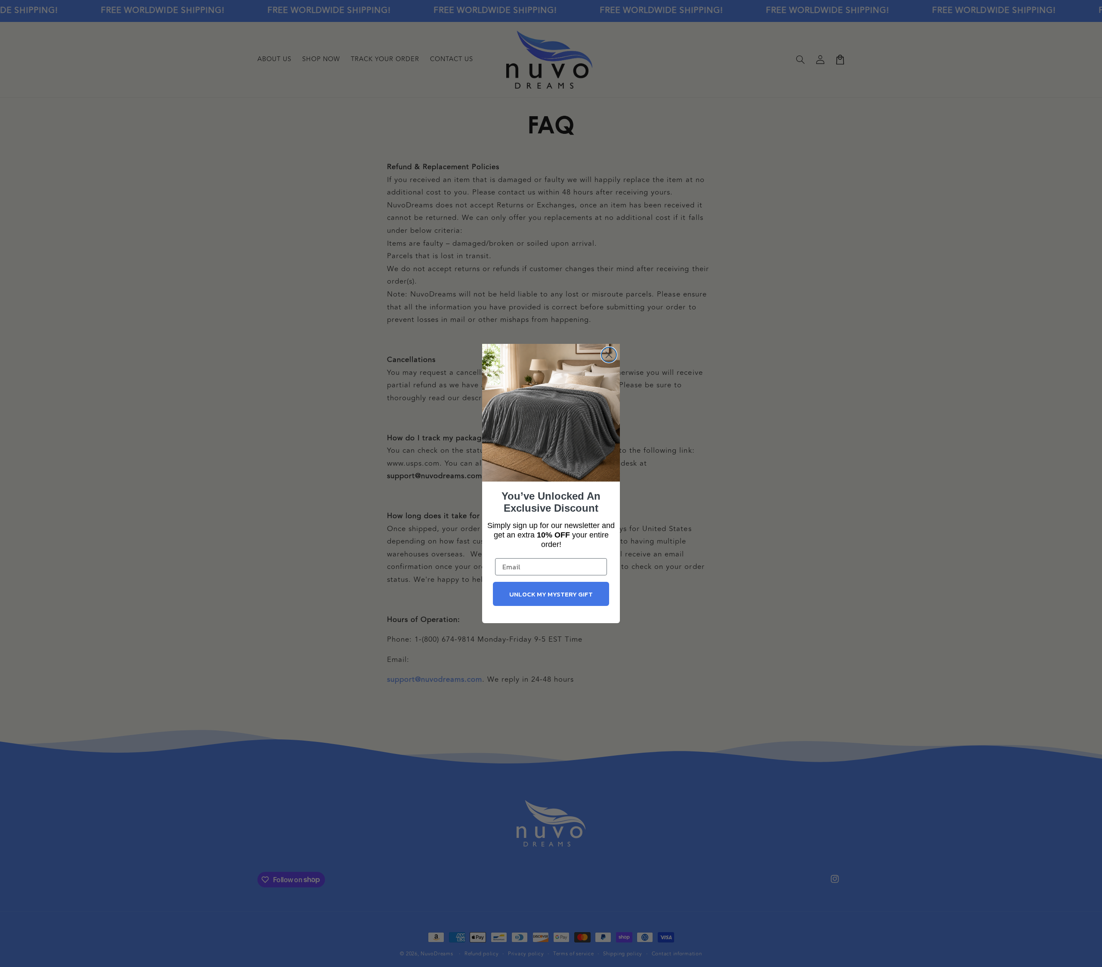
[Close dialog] (608, 354)
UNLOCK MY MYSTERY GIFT (551, 594)
